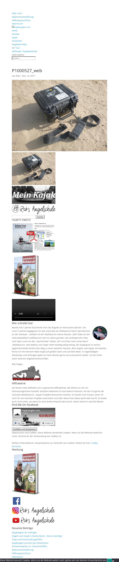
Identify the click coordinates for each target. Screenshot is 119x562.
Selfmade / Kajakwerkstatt (24, 51)
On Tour (16, 47)
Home (15, 30)
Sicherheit (17, 40)
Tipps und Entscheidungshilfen (27, 539)
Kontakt (15, 34)
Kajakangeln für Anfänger (24, 532)
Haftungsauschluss (21, 20)
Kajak (14, 37)
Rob (18, 75)
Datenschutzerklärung (23, 16)
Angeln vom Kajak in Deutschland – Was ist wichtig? (37, 536)
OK (109, 560)
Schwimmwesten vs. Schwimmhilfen (29, 546)
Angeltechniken (19, 44)
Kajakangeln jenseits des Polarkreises (30, 543)
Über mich (17, 13)
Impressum (17, 23)
